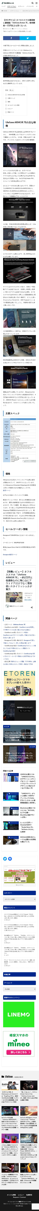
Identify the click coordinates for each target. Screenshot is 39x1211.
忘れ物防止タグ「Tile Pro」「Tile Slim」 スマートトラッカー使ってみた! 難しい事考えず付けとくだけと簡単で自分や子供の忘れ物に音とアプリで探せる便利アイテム (19, 938)
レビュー (9, 108)
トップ (3, 6)
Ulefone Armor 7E (19, 624)
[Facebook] (11, 38)
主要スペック (10, 98)
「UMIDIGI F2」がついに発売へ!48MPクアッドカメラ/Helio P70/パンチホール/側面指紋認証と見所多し (28, 798)
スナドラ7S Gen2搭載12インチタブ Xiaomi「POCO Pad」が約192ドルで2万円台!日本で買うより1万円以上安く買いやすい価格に (19, 916)
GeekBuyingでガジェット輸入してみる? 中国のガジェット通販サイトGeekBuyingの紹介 (19, 648)
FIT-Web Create (22, 1203)
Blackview (15, 808)
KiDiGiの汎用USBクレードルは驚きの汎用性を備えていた (28, 839)
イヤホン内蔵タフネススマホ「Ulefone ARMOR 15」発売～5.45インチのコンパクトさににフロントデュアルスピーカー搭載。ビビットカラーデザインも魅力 (10, 1150)
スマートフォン (11, 6)
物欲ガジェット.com (25, 1201)
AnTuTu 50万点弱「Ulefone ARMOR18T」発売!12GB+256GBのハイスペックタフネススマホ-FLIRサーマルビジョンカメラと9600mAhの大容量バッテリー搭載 (10, 1123)
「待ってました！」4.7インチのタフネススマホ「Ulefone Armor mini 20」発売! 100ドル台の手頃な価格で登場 (28, 1096)
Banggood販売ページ (10, 554)
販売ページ (6, 490)
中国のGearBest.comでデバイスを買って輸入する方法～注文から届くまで (19, 635)
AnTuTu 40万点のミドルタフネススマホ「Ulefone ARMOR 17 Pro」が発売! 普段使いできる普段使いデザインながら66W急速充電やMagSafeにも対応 (28, 1122)
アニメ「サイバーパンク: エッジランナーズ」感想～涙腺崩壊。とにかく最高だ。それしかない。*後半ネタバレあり (19, 961)
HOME (5, 11)
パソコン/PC (30, 6)
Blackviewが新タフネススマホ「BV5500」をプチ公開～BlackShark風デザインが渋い (28, 812)
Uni (7, 920)
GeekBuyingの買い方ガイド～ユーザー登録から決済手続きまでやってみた (19, 656)
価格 (8, 101)
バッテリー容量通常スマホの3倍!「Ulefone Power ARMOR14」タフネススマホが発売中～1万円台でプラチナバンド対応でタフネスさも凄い (10, 1179)
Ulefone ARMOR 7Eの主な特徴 (15, 94)
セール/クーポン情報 (12, 105)
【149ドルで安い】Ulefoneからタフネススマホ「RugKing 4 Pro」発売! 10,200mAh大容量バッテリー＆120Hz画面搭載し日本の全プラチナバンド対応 (10, 1097)
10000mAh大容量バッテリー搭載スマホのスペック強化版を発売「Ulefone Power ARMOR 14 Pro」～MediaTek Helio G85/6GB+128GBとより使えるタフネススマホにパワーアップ (28, 1152)
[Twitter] (28, 38)
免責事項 (29, 1195)
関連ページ (10, 112)
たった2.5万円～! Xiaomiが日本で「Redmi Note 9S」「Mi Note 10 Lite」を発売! (27, 827)
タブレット (21, 6)
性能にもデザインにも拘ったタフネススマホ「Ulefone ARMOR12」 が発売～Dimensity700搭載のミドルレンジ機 (28, 1178)
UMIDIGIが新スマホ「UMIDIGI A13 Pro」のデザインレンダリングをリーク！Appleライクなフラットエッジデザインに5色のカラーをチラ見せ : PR (28, 781)
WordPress (19, 1206)
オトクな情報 (11, 1195)
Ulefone (25, 29)
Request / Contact (19, 1197)
